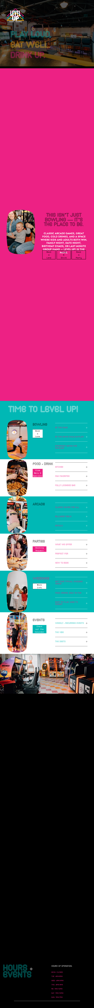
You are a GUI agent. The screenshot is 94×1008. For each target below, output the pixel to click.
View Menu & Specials (37, 473)
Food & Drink (64, 255)
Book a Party (79, 255)
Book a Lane (49, 255)
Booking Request (39, 549)
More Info (39, 586)
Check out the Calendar (39, 629)
